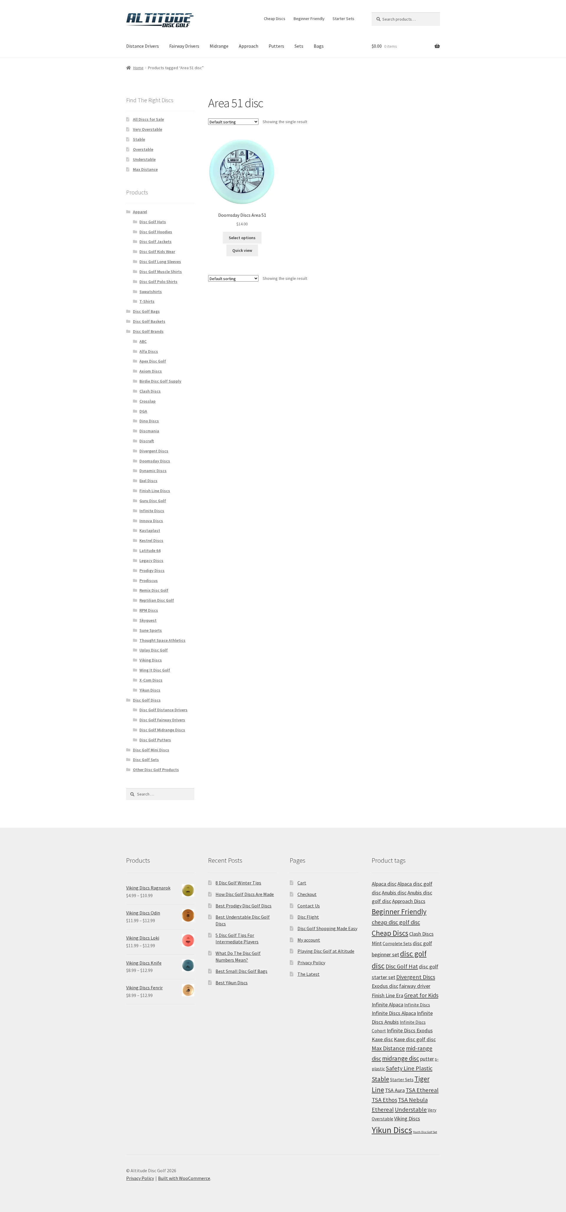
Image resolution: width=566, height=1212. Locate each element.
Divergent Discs (153, 451)
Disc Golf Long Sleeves (160, 261)
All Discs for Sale (148, 119)
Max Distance (145, 169)
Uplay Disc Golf (153, 650)
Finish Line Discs (154, 490)
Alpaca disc (384, 883)
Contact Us (308, 906)
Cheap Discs (274, 18)
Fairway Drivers (184, 46)
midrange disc (400, 1058)
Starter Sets (343, 18)
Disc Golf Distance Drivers (163, 709)
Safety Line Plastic (409, 1068)
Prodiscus (148, 580)
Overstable (143, 149)
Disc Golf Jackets (155, 241)
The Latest (308, 974)
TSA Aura (395, 1090)
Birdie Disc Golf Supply (160, 381)
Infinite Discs (151, 510)
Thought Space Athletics (162, 640)
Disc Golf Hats (152, 221)
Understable (144, 159)
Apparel (140, 211)
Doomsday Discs (154, 461)
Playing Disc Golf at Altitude (325, 951)
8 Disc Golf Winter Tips (238, 883)
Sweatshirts (150, 291)
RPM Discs (148, 610)
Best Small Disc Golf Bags (241, 971)
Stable (139, 139)
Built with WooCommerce (184, 1178)
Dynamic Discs (153, 470)
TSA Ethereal (422, 1090)
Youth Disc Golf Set (425, 1132)
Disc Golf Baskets (149, 321)
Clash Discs (150, 391)
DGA (143, 411)
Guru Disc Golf (152, 500)
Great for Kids (421, 995)
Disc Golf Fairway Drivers (162, 719)
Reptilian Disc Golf (156, 600)
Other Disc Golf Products (156, 769)
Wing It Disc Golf (154, 670)
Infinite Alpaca (387, 1004)
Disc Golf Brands (148, 331)
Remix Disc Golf (153, 590)
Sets (298, 46)
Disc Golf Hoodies (155, 231)
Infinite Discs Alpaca (394, 1013)
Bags (319, 46)
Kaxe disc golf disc (415, 1039)
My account (308, 940)
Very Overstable (147, 129)
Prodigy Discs (151, 570)
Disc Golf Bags (146, 311)
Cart (301, 883)
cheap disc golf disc (396, 922)
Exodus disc (385, 986)
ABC (143, 341)
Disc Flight (308, 917)
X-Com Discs (150, 680)
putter (427, 1058)
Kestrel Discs (151, 540)
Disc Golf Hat (402, 966)
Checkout (307, 894)
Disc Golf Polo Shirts (158, 281)
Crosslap (147, 401)
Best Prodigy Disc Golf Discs (243, 906)
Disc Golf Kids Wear (157, 251)
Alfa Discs (148, 351)
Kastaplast (149, 530)
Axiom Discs (150, 371)
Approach (248, 46)
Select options (242, 237)
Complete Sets (397, 943)
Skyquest (148, 620)
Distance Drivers (142, 46)
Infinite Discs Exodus (410, 1030)
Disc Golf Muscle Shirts (160, 271)
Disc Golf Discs (147, 700)
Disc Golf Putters (155, 740)
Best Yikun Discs (231, 983)
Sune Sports (150, 630)
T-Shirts (146, 301)
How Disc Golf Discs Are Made (244, 894)
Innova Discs (151, 520)
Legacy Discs (151, 560)
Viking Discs (150, 660)
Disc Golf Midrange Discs (162, 730)
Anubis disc (394, 892)
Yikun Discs (149, 690)
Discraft (146, 441)
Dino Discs (149, 421)
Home (138, 67)
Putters (276, 46)
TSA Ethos (384, 1100)
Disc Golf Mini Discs (151, 750)
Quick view (242, 250)
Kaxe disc (382, 1039)
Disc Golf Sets (146, 759)
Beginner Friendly (309, 18)
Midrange (219, 46)
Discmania (149, 431)
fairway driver (414, 986)
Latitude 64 (149, 550)
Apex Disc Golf (152, 361)
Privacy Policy (311, 962)
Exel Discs (148, 480)
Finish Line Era (387, 995)
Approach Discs (408, 901)
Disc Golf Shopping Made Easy (327, 928)
